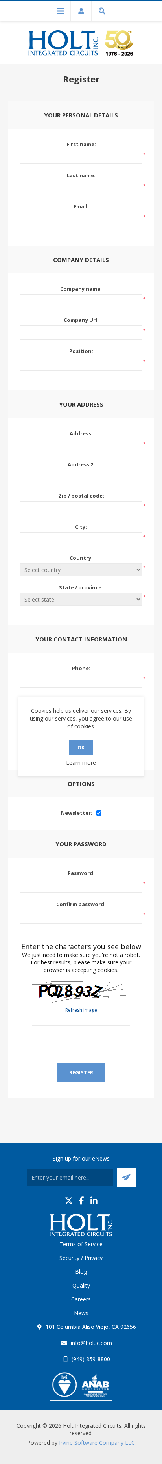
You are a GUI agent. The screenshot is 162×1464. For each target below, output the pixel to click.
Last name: (81, 175)
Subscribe (126, 1177)
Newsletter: (76, 812)
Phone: (81, 668)
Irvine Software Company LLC (97, 1442)
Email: (81, 206)
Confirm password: (81, 904)
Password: (81, 873)
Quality (81, 1285)
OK (81, 747)
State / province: (81, 587)
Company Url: (81, 319)
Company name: (81, 288)
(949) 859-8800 (91, 1359)
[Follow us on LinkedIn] (94, 1200)
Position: (81, 351)
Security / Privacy (81, 1257)
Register (81, 1072)
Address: (81, 433)
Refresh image (81, 1010)
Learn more (81, 762)
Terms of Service (81, 1244)
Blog (81, 1271)
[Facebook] (81, 1200)
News (81, 1313)
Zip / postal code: (81, 495)
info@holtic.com (91, 1343)
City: (81, 526)
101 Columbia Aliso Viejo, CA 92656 (91, 1326)
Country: (81, 557)
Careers (81, 1299)
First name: (81, 144)
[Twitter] (69, 1200)
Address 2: (81, 464)
